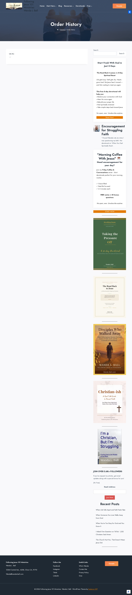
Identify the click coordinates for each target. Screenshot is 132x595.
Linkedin (56, 576)
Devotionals (80, 6)
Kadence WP (93, 589)
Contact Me (83, 569)
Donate (119, 6)
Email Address (109, 487)
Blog (60, 6)
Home (42, 6)
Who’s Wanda (84, 566)
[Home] (57, 30)
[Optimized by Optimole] (129, 592)
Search (95, 50)
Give (80, 576)
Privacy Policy (84, 572)
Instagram (56, 569)
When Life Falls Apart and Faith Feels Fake (110, 510)
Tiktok (55, 572)
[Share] (130, 12)
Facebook (56, 566)
